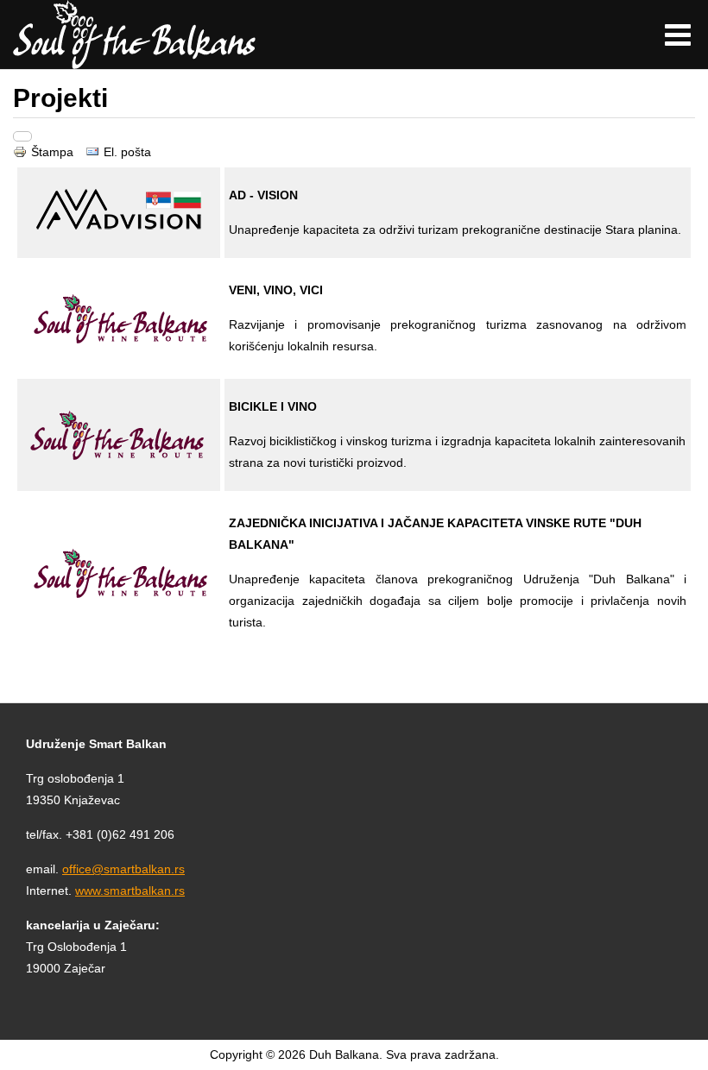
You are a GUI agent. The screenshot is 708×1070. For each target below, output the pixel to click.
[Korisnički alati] (22, 136)
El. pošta (127, 152)
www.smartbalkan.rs (130, 890)
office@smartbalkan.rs (123, 869)
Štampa (54, 152)
